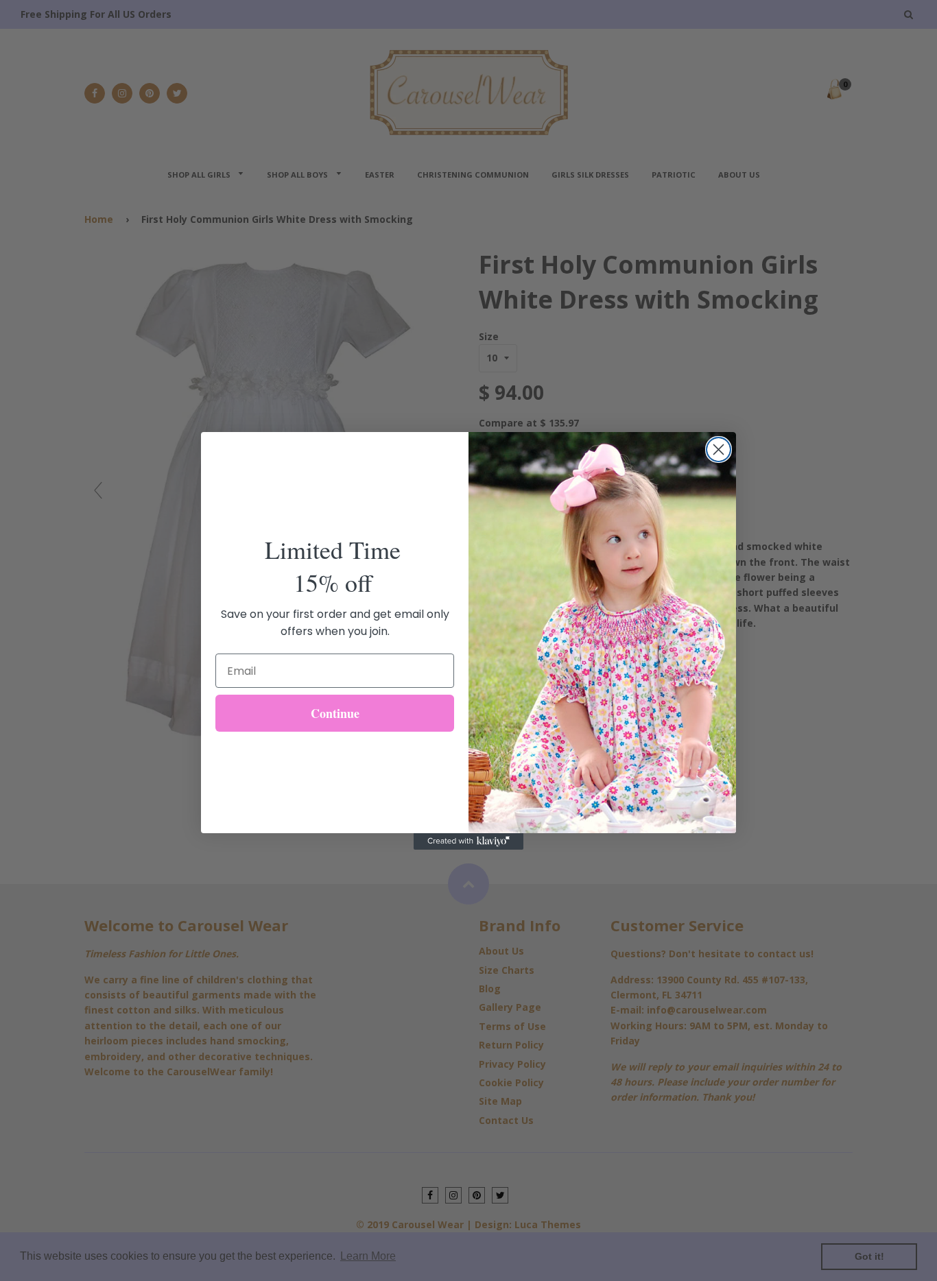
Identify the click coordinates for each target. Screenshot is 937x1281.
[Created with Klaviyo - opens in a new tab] (468, 841)
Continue (335, 713)
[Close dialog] (719, 450)
